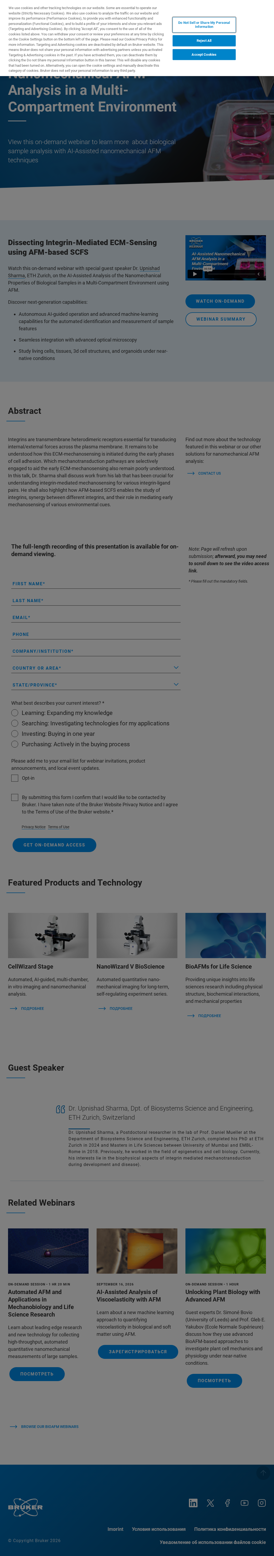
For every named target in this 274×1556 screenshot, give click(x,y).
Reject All (204, 41)
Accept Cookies (204, 55)
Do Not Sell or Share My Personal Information (204, 25)
